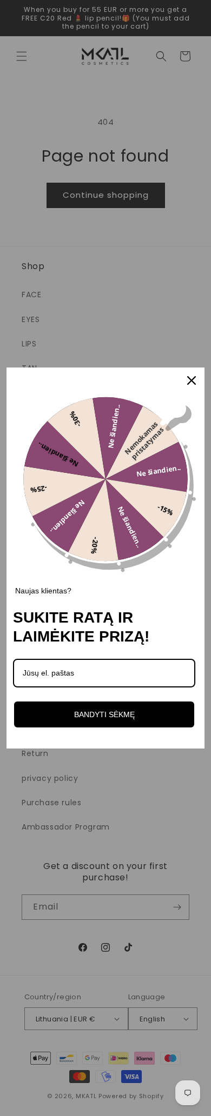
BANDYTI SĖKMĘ (104, 714)
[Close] (192, 380)
